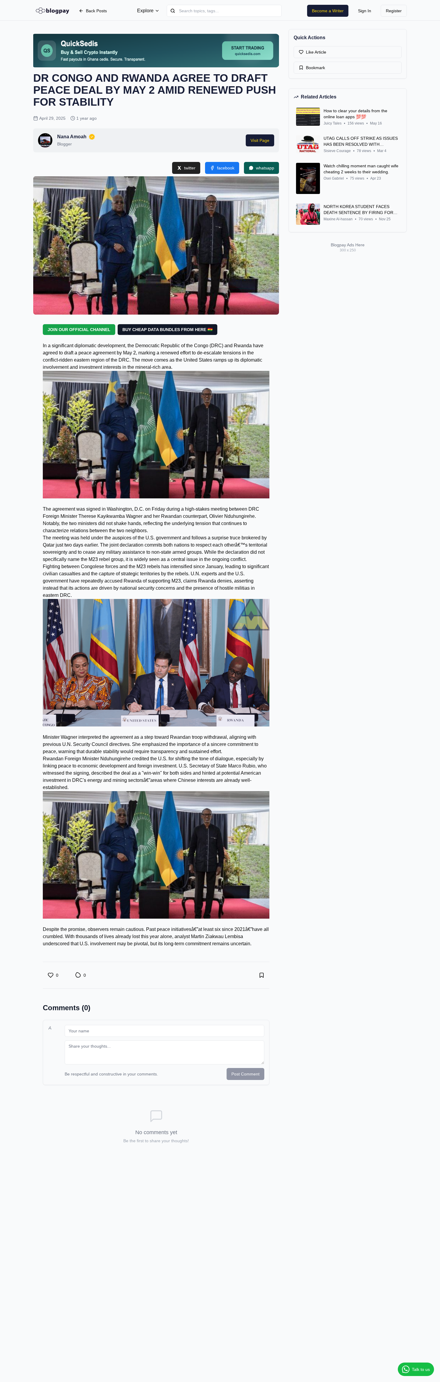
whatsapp (265, 168)
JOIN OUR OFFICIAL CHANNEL (79, 329)
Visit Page (260, 140)
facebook (225, 168)
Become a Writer (328, 10)
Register (394, 10)
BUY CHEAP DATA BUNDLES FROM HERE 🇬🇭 (167, 329)
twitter (189, 168)
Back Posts (96, 10)
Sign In (364, 10)
